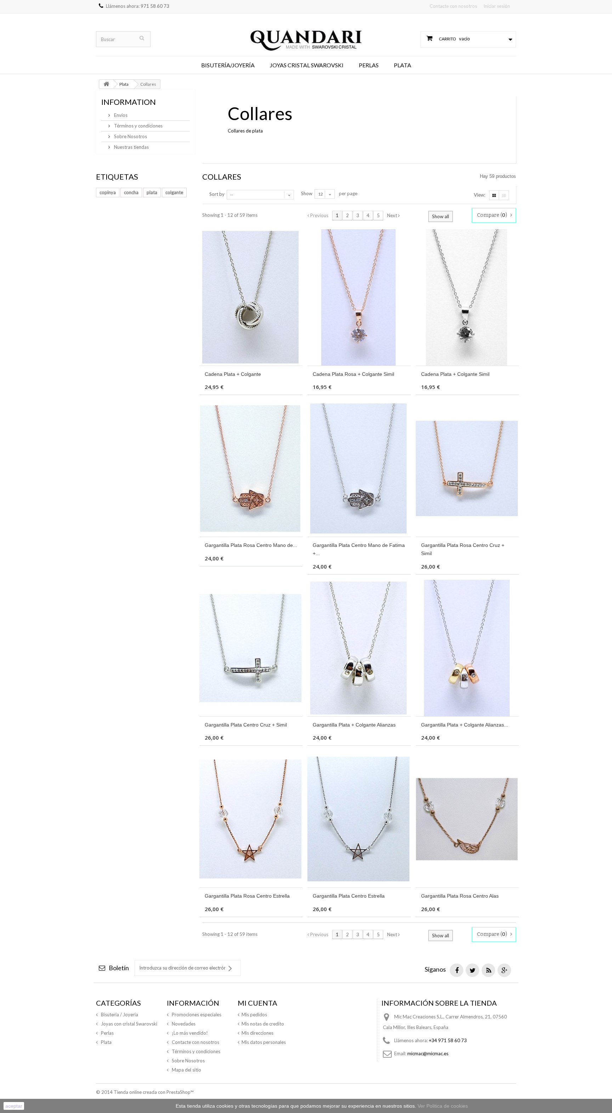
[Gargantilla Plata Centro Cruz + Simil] (250, 648)
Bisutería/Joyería (228, 65)
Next (392, 215)
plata (152, 192)
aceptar (13, 1106)
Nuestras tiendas (131, 147)
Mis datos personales (264, 1042)
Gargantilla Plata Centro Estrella (349, 896)
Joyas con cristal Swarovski (128, 1024)
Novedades (183, 1024)
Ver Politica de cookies (443, 1106)
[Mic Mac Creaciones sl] (306, 34)
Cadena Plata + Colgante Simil (455, 374)
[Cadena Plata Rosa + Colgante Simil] (358, 297)
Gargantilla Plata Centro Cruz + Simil (246, 725)
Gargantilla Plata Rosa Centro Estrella (247, 896)
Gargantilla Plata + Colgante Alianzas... (464, 725)
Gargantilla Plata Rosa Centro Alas (460, 896)
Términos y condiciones (138, 126)
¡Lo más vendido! (189, 1033)
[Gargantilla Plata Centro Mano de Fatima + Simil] (358, 468)
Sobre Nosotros (130, 136)
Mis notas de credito (263, 1024)
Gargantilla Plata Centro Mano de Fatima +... (359, 549)
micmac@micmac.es (427, 1053)
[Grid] (494, 195)
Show (306, 193)
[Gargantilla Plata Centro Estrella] (358, 819)
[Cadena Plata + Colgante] (250, 297)
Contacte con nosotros (453, 6)
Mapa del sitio (186, 1070)
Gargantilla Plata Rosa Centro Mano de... (251, 545)
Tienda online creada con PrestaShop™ (153, 1092)
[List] (504, 195)
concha (131, 192)
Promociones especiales (196, 1014)
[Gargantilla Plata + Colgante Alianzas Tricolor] (467, 648)
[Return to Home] (106, 84)
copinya (108, 192)
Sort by (217, 194)
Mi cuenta (257, 1003)
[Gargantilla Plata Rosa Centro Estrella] (250, 819)
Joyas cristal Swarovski (307, 65)
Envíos (120, 115)
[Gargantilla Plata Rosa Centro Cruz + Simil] (467, 468)
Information (128, 102)
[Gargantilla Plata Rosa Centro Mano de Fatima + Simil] (250, 468)
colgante (174, 192)
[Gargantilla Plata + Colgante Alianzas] (358, 648)
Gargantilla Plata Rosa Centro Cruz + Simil (462, 549)
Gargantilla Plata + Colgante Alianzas (354, 725)
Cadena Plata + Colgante (233, 374)
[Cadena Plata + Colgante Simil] (467, 297)
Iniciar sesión (496, 6)
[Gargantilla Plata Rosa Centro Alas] (467, 819)
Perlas (369, 65)
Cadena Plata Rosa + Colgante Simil (353, 374)
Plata (402, 65)
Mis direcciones (257, 1033)
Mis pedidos (254, 1014)
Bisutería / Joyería (119, 1014)
